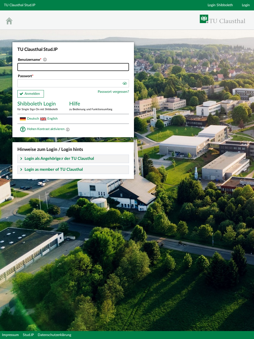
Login (246, 5)
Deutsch (33, 118)
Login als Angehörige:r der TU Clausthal (59, 159)
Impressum (10, 335)
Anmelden (32, 94)
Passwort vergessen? (113, 92)
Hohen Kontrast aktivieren (45, 129)
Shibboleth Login (37, 106)
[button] (124, 84)
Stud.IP (28, 335)
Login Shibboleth (220, 5)
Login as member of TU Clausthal (54, 169)
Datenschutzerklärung (54, 335)
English (52, 118)
